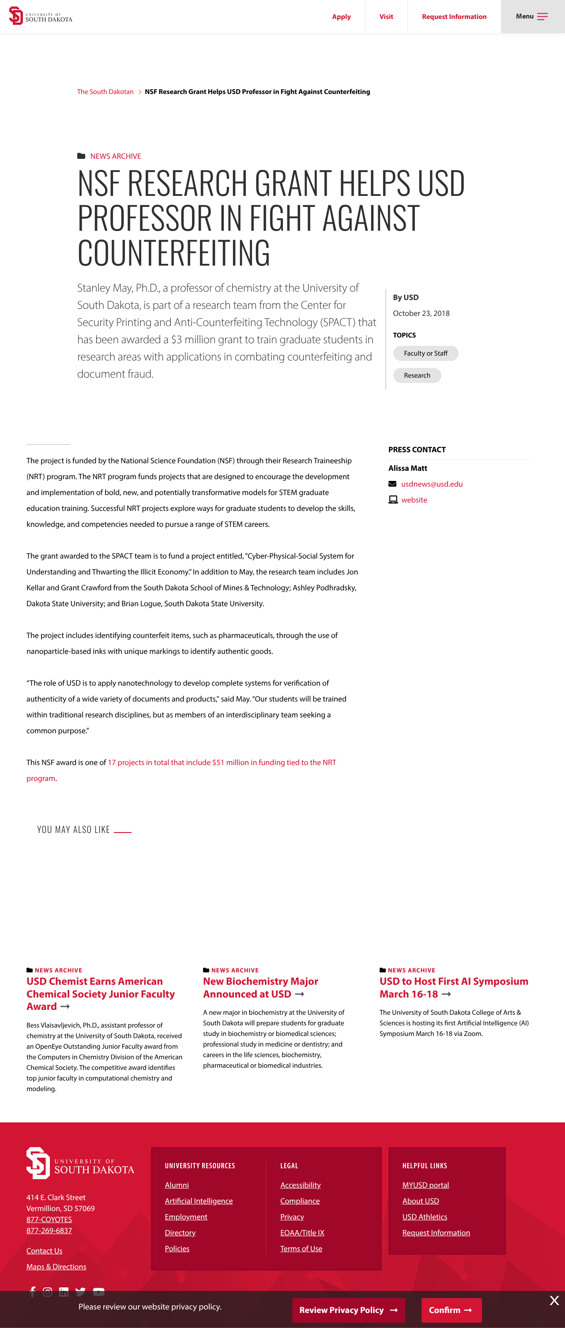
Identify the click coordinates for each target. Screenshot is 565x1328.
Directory (180, 1232)
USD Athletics (425, 1217)
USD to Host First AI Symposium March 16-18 (454, 988)
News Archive (115, 156)
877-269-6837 (49, 1230)
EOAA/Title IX (302, 1232)
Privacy (292, 1217)
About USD (421, 1201)
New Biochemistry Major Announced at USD (260, 988)
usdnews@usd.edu (432, 484)
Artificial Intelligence (199, 1201)
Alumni (177, 1185)
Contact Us (44, 1250)
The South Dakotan (105, 91)
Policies (177, 1248)
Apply (341, 16)
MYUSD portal (426, 1185)
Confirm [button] (444, 1310)
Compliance (300, 1201)
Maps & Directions (56, 1266)
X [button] (554, 1300)
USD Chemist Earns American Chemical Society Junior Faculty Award (100, 994)
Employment (186, 1217)
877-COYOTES (49, 1219)
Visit (386, 16)
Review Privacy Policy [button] (342, 1310)
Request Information (454, 16)
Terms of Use (301, 1248)
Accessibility (300, 1185)
